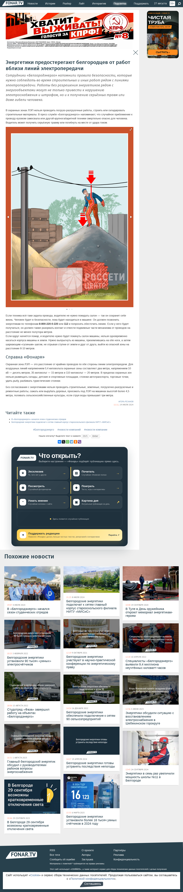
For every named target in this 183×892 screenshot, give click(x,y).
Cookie (34, 875)
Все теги (55, 855)
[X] (63, 442)
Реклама (119, 855)
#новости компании (95, 429)
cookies (75, 869)
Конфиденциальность (127, 859)
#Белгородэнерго (43, 429)
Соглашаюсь (92, 884)
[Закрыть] (135, 52)
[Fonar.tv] (13, 3)
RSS (52, 850)
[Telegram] (71, 442)
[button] (131, 129)
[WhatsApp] (67, 442)
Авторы (86, 855)
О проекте (88, 850)
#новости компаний (69, 429)
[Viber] (79, 442)
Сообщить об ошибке (62, 859)
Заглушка (87, 859)
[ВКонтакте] (59, 442)
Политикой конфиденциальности (92, 879)
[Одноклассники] (75, 442)
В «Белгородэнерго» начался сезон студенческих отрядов (38, 419)
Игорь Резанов (126, 401)
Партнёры (120, 850)
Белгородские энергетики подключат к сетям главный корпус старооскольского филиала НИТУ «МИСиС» (61, 422)
